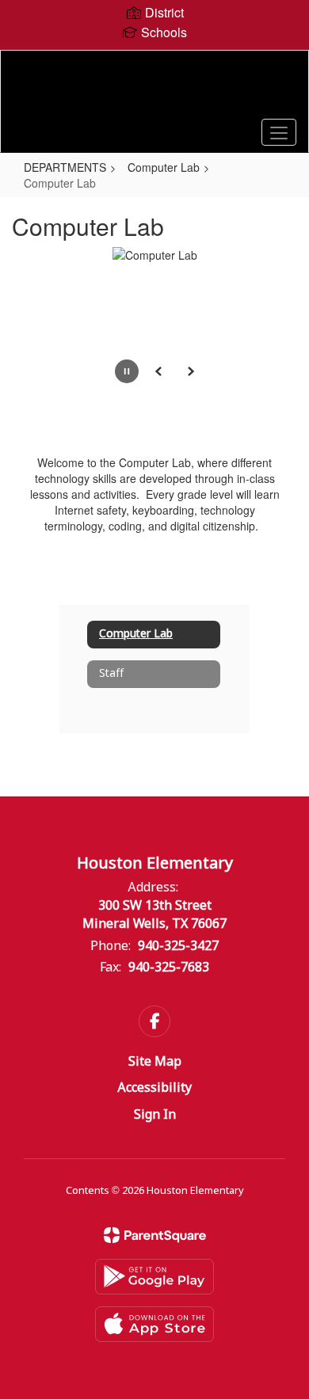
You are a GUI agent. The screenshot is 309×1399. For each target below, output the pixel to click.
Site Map (154, 1062)
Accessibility (154, 1088)
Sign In (155, 1115)
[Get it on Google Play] (154, 1276)
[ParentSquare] (155, 1235)
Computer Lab (164, 167)
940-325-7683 (168, 968)
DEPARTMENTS (65, 167)
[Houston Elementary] (155, 89)
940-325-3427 (178, 946)
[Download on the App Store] (154, 1324)
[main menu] (278, 132)
